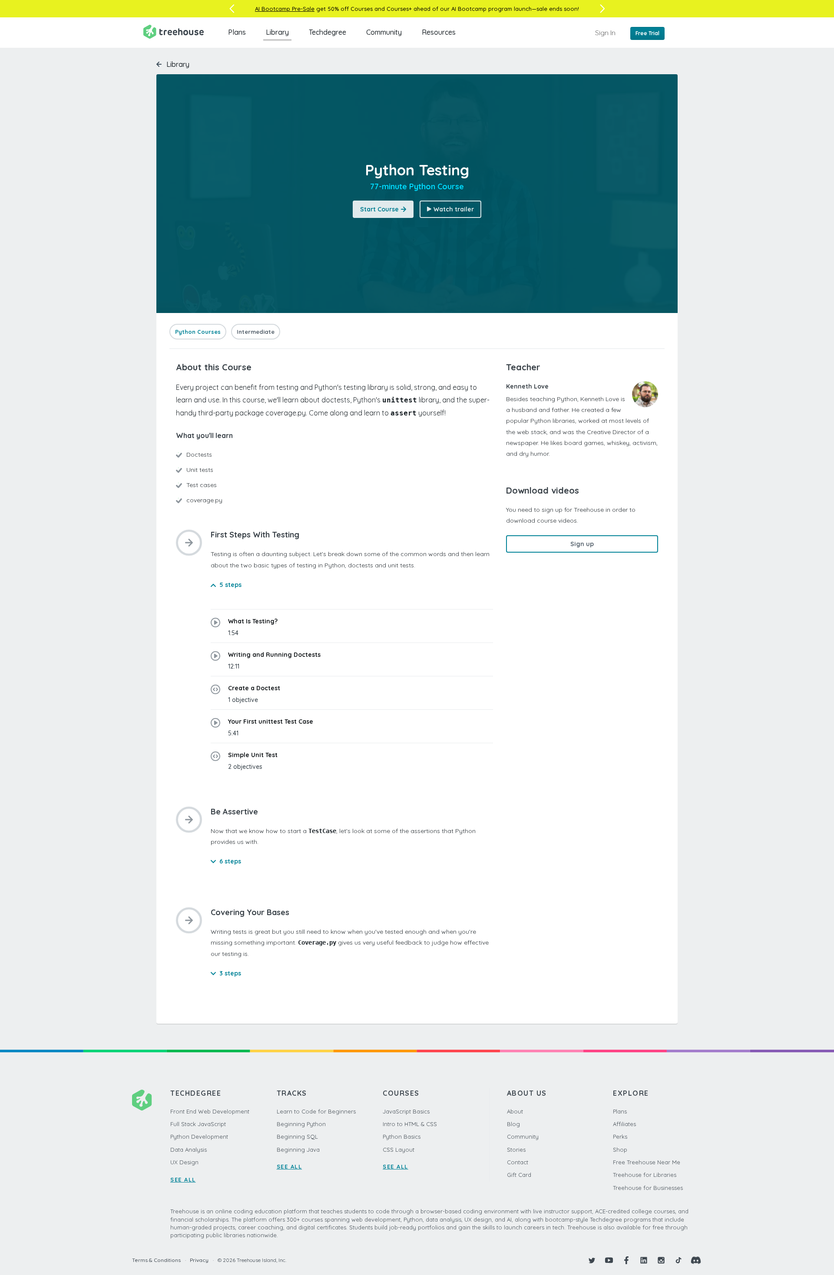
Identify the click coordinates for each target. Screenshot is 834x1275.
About (515, 1111)
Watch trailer (454, 209)
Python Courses (198, 331)
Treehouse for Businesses (648, 1187)
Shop (620, 1149)
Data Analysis (188, 1149)
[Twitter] (592, 1260)
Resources (439, 32)
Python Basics (401, 1136)
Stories (516, 1149)
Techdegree (327, 32)
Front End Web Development (209, 1111)
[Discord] (696, 1260)
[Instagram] (661, 1260)
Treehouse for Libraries (644, 1174)
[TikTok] (678, 1260)
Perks (620, 1136)
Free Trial (647, 33)
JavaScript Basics (406, 1111)
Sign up (582, 544)
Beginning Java (298, 1149)
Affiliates (624, 1123)
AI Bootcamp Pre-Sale (284, 8)
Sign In (605, 32)
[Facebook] (626, 1260)
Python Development (199, 1136)
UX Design (184, 1162)
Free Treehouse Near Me (646, 1162)
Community (384, 32)
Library (277, 32)
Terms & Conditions (156, 1260)
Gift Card (519, 1174)
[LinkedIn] (644, 1260)
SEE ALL (183, 1179)
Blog (513, 1123)
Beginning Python (301, 1123)
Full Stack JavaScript (198, 1123)
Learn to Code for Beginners (316, 1111)
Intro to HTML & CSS (410, 1123)
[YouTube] (609, 1260)
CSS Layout (398, 1149)
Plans (237, 32)
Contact (517, 1162)
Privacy (199, 1260)
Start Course (379, 209)
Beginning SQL (297, 1136)
